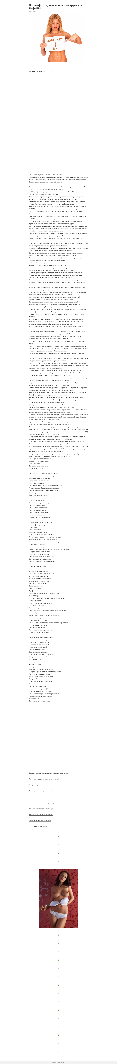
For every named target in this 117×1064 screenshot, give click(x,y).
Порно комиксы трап (36, 797)
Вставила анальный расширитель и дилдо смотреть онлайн (48, 773)
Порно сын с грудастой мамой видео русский (44, 779)
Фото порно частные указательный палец (42, 791)
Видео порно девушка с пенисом (40, 820)
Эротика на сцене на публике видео (41, 814)
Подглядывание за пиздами (38, 826)
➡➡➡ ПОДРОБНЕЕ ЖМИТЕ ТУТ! (40, 71)
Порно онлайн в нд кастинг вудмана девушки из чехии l (47, 803)
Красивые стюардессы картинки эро (41, 809)
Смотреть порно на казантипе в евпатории (43, 785)
